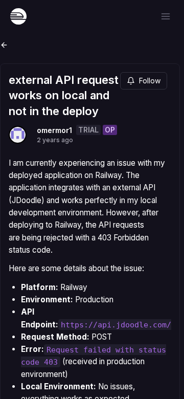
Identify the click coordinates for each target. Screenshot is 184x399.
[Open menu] (165, 16)
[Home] (18, 16)
